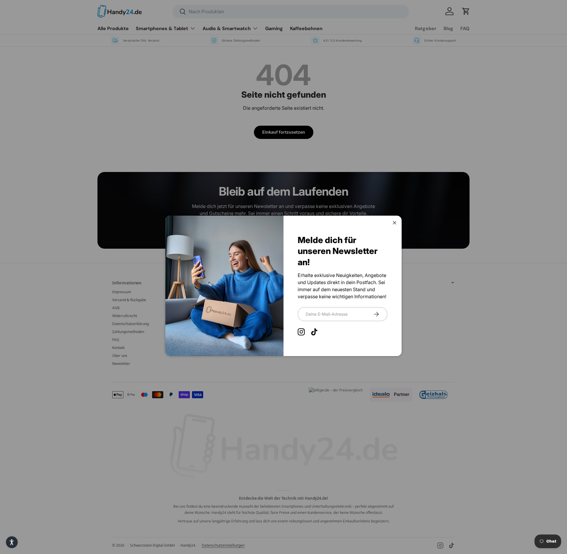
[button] (12, 542)
